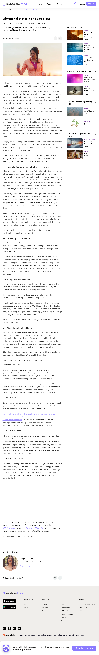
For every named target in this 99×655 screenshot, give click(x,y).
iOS (25, 604)
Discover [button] (50, 4)
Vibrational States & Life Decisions (37, 10)
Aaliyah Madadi (27, 558)
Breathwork (66, 607)
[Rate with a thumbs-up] (55, 578)
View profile (27, 567)
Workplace (46, 604)
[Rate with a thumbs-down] (60, 578)
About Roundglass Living (87, 604)
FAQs (81, 611)
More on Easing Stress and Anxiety (78, 134)
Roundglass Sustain (45, 635)
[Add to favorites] (55, 38)
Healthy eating (67, 614)
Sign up (91, 4)
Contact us (83, 607)
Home (40, 4)
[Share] (60, 38)
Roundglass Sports (60, 635)
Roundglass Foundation (27, 635)
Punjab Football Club (76, 635)
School (44, 611)
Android (26, 607)
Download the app (84, 648)
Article (21, 10)
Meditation (66, 611)
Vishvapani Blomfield (35, 528)
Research (64, 621)
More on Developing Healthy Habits (79, 102)
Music (64, 617)
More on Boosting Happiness (80, 71)
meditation (13, 10)
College (45, 607)
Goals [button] (59, 4)
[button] (75, 4)
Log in (82, 4)
